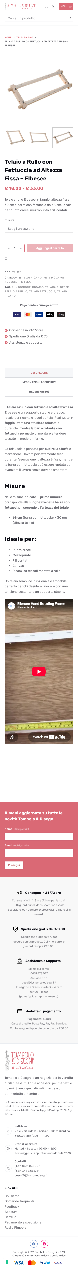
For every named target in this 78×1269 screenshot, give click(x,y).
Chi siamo (12, 1196)
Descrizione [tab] (39, 372)
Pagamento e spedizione (23, 1222)
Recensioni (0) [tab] (39, 391)
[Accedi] (46, 6)
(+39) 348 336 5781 (27, 1171)
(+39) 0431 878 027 (27, 1166)
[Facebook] (34, 1244)
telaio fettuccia (42, 291)
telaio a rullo (16, 291)
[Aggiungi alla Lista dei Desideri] (6, 258)
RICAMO (37, 287)
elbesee (63, 287)
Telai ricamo (32, 277)
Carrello (10, 1217)
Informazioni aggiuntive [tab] (39, 382)
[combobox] (35, 18)
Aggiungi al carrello (50, 248)
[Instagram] (44, 1244)
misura (10, 220)
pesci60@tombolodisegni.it (32, 1175)
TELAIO (50, 287)
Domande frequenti (19, 1201)
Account (11, 1212)
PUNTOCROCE (21, 287)
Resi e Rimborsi (16, 1227)
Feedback (12, 1206)
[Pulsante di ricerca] (70, 18)
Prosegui (14, 865)
